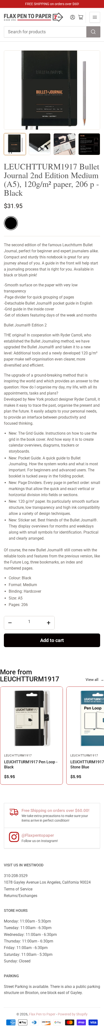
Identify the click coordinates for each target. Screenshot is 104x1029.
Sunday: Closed (17, 961)
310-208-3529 (16, 875)
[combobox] (52, 31)
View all (95, 679)
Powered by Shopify (73, 1014)
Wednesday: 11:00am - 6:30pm (30, 934)
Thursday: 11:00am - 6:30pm (28, 941)
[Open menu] (94, 17)
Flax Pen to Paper (42, 1014)
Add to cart (52, 640)
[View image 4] (89, 144)
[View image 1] (15, 144)
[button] (11, 223)
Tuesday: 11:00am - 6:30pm (28, 927)
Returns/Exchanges (20, 895)
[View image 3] (64, 144)
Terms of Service (18, 889)
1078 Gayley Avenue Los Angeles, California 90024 (47, 882)
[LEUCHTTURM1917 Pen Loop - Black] (31, 718)
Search (93, 31)
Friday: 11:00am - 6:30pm (26, 947)
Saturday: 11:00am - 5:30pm (28, 954)
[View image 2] (40, 144)
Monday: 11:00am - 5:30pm (27, 921)
